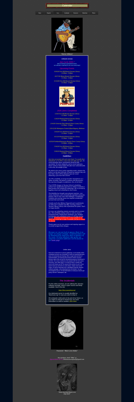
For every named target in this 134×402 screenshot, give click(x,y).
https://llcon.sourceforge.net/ (67, 290)
